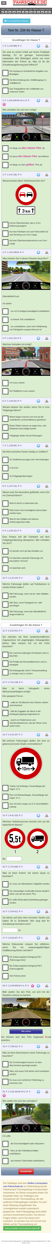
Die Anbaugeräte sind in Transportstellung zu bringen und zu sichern (28, 672)
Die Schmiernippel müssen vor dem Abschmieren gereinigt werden (25, 1063)
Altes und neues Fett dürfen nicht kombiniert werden (29, 1072)
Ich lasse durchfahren (29, 156)
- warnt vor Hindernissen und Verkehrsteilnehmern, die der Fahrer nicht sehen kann (28, 723)
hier (25, 1242)
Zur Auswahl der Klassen (17, 21)
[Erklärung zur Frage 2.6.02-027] (38, 938)
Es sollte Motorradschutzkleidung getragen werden (28, 901)
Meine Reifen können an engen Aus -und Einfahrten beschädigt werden (27, 427)
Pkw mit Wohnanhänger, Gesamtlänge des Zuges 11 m (28, 796)
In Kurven (13, 468)
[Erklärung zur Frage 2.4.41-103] (38, 815)
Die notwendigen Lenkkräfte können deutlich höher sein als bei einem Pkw (29, 892)
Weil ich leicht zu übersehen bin (23, 503)
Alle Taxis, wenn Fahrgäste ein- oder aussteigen (25, 604)
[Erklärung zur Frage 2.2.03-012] (38, 911)
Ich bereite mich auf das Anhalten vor (26, 551)
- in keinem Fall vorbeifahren (22, 319)
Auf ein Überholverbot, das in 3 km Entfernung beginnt (25, 224)
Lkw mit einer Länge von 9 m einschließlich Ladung (28, 805)
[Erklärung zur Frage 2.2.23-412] (38, 631)
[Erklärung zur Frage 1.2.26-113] (38, 531)
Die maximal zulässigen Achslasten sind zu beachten (29, 654)
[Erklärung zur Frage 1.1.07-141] (38, 486)
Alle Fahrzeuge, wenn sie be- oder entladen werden (28, 595)
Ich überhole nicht (17, 568)
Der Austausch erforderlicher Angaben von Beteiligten (28, 72)
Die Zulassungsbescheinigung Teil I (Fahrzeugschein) (25, 958)
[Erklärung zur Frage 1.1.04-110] (38, 401)
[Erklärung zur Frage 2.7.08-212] (38, 1046)
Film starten (26, 1031)
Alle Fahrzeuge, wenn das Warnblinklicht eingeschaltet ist (27, 613)
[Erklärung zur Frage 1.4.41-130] (38, 175)
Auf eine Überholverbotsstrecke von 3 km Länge (28, 242)
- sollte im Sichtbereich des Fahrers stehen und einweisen (28, 703)
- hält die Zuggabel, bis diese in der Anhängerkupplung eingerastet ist (25, 712)
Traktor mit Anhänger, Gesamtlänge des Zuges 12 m (27, 787)
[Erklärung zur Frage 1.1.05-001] (38, 446)
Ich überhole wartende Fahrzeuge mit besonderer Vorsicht (26, 559)
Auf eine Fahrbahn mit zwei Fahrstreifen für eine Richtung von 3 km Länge (28, 233)
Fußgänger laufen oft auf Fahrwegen (25, 435)
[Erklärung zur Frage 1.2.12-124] (38, 578)
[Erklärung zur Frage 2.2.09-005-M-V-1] (38, 986)
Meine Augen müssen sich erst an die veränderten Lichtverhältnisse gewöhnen (27, 418)
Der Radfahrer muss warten (22, 391)
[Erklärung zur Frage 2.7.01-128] (38, 682)
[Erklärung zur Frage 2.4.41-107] (38, 735)
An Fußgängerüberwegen (20, 476)
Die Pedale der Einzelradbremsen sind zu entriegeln (28, 663)
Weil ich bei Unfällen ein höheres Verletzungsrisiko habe (24, 520)
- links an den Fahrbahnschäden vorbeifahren (23, 1152)
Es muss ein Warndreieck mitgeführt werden (29, 884)
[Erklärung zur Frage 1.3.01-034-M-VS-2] (38, 100)
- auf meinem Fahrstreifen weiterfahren (26, 1160)
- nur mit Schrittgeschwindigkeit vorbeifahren (29, 311)
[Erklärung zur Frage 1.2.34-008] (38, 46)
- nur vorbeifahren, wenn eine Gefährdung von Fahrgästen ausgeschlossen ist (28, 327)
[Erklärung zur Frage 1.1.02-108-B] (38, 252)
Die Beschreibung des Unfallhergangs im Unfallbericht (27, 81)
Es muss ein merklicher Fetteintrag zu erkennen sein (26, 1081)
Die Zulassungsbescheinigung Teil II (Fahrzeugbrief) (25, 967)
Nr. (4, 858)
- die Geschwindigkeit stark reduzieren (26, 1143)
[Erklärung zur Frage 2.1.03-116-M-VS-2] (38, 1092)
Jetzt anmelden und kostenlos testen (21, 1228)
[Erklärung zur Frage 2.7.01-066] (38, 867)
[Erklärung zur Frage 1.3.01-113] (38, 338)
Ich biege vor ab (27, 148)
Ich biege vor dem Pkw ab (25, 164)
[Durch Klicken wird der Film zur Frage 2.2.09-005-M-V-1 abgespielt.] (26, 1012)
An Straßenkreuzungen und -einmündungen (29, 459)
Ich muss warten (17, 382)
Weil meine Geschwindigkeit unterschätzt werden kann (28, 511)
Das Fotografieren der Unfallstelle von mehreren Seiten (26, 90)
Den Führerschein (17, 976)
